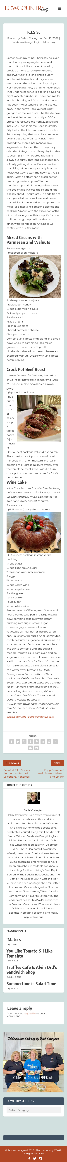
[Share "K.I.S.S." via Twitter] (18, 742)
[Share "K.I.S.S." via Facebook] (12, 742)
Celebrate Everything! (25, 42)
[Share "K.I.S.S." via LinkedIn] (43, 742)
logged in (30, 1013)
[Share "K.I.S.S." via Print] (37, 748)
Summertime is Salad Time (31, 983)
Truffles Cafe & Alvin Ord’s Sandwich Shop (32, 970)
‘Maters (14, 939)
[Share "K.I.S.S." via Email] (30, 748)
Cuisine (44, 42)
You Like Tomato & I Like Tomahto (30, 953)
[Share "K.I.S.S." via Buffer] (49, 742)
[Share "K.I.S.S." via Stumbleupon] (55, 742)
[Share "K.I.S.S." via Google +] (24, 742)
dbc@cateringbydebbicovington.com (30, 716)
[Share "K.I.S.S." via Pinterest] (37, 742)
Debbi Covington (31, 38)
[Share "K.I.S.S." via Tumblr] (30, 742)
